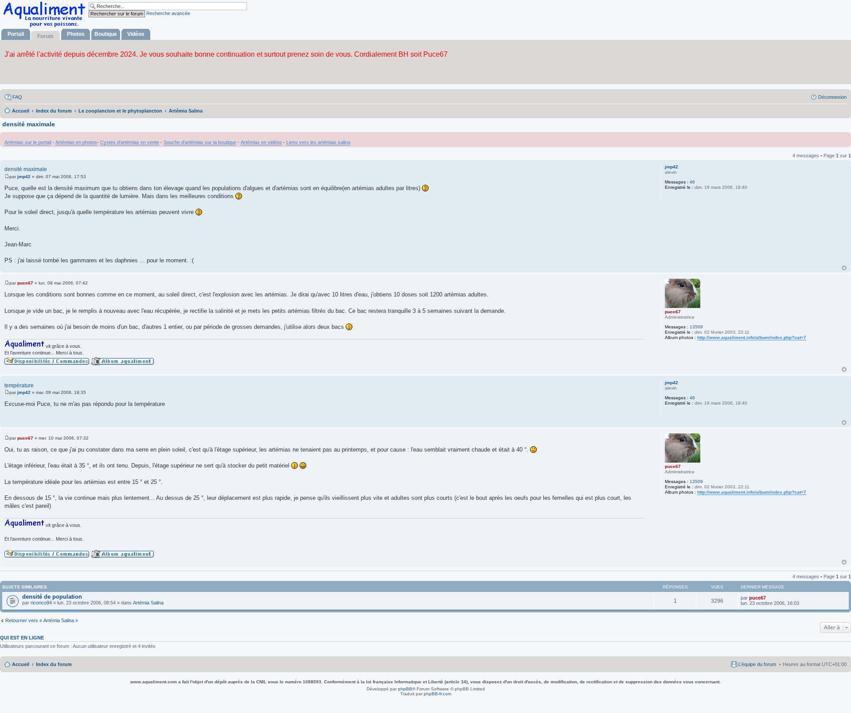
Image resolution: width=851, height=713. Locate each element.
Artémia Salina (148, 602)
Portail (16, 34)
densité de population (52, 596)
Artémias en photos (76, 142)
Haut (844, 267)
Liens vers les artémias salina (318, 142)
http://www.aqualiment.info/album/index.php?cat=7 (751, 337)
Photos (76, 34)
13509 (696, 326)
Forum (45, 36)
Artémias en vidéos (261, 142)
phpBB (405, 688)
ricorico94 (41, 602)
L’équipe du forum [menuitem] (757, 664)
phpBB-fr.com (437, 693)
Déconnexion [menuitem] (832, 97)
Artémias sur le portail (27, 142)
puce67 (673, 311)
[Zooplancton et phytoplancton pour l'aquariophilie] (46, 26)
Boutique (105, 34)
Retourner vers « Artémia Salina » (41, 620)
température (19, 385)
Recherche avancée (168, 13)
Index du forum (54, 664)
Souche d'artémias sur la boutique (200, 142)
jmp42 (671, 166)
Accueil (20, 664)
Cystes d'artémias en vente (129, 142)
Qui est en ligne (22, 637)
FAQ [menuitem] (17, 97)
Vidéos (135, 34)
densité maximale (28, 124)
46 (692, 181)
